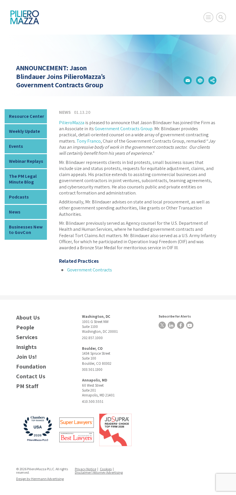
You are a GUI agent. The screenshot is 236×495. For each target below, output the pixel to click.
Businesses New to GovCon (26, 229)
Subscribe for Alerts (175, 316)
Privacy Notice (85, 469)
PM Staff (27, 386)
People (25, 327)
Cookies (106, 469)
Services (26, 337)
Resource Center (26, 116)
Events (16, 146)
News (14, 212)
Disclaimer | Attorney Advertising (99, 472)
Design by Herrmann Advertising (40, 479)
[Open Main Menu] (208, 17)
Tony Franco (89, 141)
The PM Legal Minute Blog (23, 179)
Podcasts (19, 197)
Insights (26, 347)
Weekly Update (24, 131)
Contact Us (30, 376)
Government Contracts (89, 270)
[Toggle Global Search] (221, 17)
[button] (188, 80)
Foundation (31, 366)
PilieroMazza (71, 123)
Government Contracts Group (124, 129)
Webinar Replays (26, 161)
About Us (28, 317)
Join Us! (26, 356)
